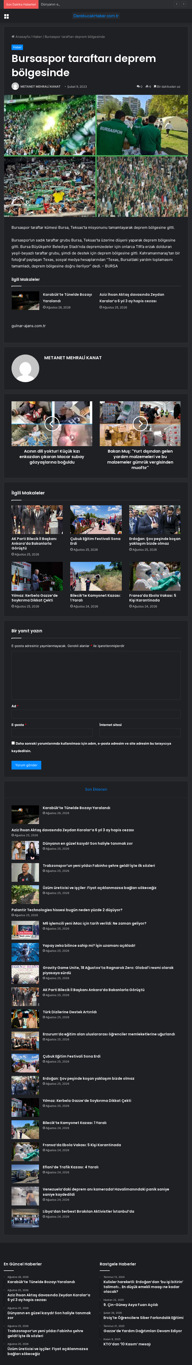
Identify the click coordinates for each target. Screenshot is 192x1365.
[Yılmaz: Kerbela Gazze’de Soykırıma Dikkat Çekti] (37, 576)
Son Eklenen (96, 789)
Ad (15, 706)
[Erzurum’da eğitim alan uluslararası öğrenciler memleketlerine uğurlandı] (25, 1041)
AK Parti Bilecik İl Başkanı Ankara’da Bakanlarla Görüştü (34, 543)
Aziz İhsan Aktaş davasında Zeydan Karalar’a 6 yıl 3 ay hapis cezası (73, 830)
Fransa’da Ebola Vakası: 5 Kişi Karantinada (152, 598)
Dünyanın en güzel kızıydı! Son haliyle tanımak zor (79, 4)
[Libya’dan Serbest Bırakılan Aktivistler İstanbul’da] (25, 1218)
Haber (37, 37)
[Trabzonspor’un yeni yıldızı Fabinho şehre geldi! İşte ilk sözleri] (25, 872)
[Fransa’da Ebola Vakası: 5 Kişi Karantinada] (154, 576)
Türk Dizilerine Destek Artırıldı (70, 1011)
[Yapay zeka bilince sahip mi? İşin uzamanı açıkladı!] (25, 952)
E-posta (19, 725)
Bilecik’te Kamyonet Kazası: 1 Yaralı (95, 598)
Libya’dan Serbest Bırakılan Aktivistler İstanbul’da (88, 1211)
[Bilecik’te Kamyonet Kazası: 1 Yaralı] (96, 576)
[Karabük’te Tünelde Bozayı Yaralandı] (25, 300)
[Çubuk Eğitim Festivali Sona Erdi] (96, 519)
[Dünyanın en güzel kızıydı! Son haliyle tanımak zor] (25, 850)
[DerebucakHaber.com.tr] (96, 15)
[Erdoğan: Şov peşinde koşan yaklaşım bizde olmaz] (154, 519)
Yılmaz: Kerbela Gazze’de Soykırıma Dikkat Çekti (35, 598)
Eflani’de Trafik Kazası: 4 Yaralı (70, 1167)
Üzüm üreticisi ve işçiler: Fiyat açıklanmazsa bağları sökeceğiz (99, 887)
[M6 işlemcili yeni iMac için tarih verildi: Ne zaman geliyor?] (25, 930)
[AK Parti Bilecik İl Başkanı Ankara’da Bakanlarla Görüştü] (37, 519)
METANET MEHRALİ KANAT (40, 86)
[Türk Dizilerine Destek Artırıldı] (25, 1018)
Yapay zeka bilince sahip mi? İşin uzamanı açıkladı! (89, 945)
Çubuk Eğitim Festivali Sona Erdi (95, 541)
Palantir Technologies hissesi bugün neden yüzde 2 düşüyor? (67, 909)
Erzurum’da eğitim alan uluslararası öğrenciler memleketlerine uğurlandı (109, 1034)
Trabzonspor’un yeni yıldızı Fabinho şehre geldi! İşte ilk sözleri (99, 865)
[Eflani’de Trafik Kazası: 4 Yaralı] (25, 1174)
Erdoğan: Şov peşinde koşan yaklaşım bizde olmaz (154, 541)
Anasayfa (22, 37)
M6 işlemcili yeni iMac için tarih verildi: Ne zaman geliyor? (94, 923)
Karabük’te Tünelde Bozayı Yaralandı (76, 807)
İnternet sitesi (111, 725)
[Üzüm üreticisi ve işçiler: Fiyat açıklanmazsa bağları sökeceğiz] (25, 894)
